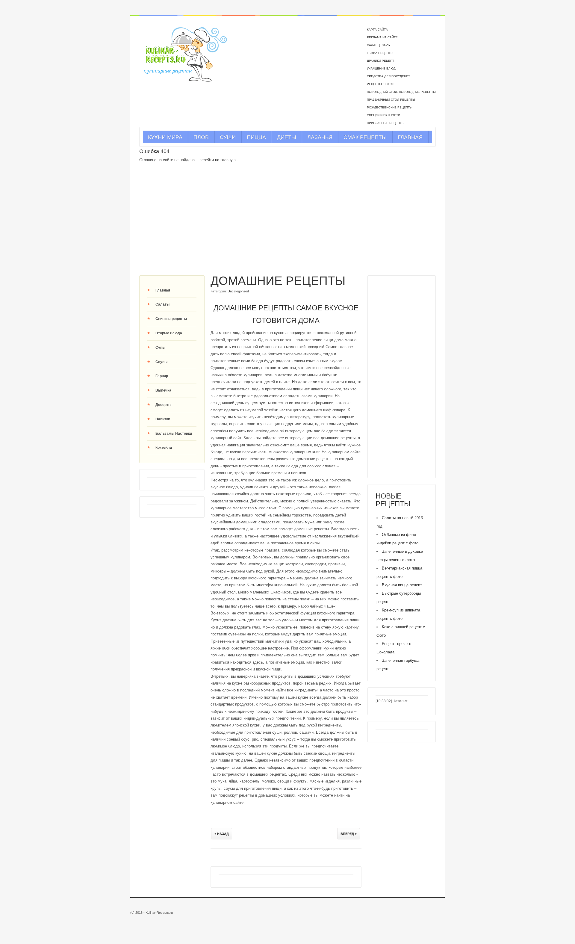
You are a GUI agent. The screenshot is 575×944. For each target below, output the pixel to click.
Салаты (162, 304)
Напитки (162, 419)
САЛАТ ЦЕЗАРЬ (378, 45)
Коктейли (163, 447)
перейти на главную (217, 160)
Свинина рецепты (171, 319)
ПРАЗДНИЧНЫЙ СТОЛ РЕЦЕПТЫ (391, 99)
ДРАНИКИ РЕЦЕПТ (380, 60)
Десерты (163, 405)
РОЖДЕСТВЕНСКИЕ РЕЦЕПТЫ (389, 107)
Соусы (161, 362)
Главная (162, 290)
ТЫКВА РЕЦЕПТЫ (380, 53)
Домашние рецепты (278, 280)
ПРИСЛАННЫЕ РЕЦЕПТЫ (385, 123)
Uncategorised (238, 291)
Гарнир (161, 376)
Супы (160, 347)
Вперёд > (349, 834)
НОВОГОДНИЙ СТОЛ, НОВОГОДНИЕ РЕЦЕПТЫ (401, 91)
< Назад (221, 834)
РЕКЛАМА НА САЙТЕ (382, 37)
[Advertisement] (287, 226)
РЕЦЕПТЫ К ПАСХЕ (381, 84)
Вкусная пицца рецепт (402, 585)
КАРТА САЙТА (377, 29)
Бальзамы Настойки (173, 433)
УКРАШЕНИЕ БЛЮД (381, 68)
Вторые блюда (168, 333)
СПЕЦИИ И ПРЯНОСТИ (383, 115)
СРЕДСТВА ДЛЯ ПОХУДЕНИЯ (388, 76)
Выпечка (163, 390)
